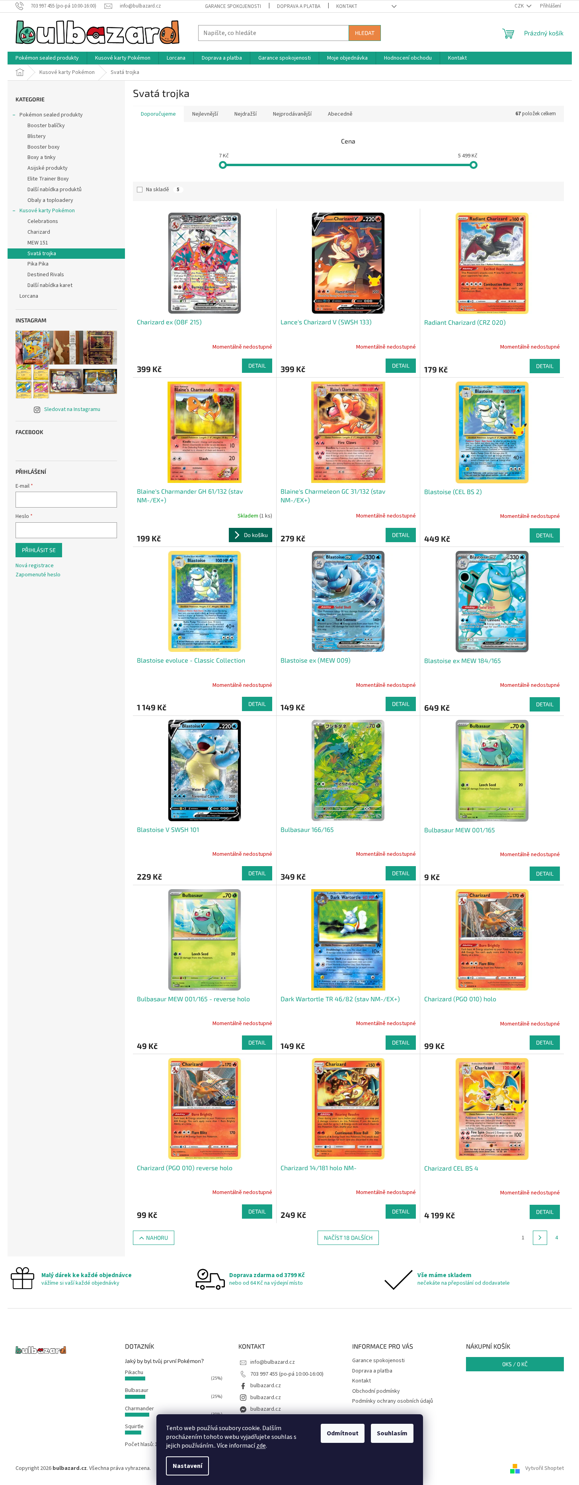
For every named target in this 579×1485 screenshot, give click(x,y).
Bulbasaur (136, 1390)
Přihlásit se (39, 550)
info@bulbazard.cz (272, 1362)
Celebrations (42, 221)
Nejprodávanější (292, 114)
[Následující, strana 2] (540, 1238)
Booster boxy (43, 147)
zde (261, 1445)
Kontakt (346, 6)
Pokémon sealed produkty (51, 115)
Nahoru (157, 1237)
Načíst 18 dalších (348, 1237)
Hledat (364, 32)
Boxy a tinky (41, 157)
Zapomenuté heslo (38, 575)
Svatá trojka (41, 254)
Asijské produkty (47, 168)
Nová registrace (35, 566)
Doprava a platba (298, 6)
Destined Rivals (45, 275)
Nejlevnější (205, 114)
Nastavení (187, 1466)
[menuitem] (47, 58)
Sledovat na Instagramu (72, 409)
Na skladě (162, 190)
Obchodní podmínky (376, 1391)
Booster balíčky (46, 126)
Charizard (38, 232)
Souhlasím (392, 1433)
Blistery (36, 136)
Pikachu (134, 1372)
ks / (515, 1364)
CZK (520, 6)
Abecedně (340, 114)
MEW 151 (37, 243)
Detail (257, 365)
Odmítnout (343, 1433)
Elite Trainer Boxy (48, 179)
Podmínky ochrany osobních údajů (392, 1401)
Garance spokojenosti (233, 6)
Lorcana (28, 296)
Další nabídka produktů (54, 190)
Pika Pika (38, 264)
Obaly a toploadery (50, 200)
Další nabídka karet (49, 285)
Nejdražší (245, 114)
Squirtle (134, 1427)
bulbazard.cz (265, 1386)
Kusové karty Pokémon (47, 211)
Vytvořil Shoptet (544, 1469)
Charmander (139, 1409)
